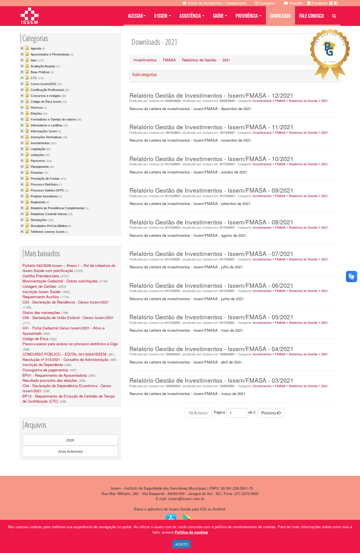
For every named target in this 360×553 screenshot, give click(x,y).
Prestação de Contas (48, 178)
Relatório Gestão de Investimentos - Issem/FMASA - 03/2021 (211, 380)
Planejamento (42, 166)
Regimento (40, 202)
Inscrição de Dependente (42, 364)
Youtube (295, 3)
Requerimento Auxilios (40, 296)
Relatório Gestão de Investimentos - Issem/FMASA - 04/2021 (211, 348)
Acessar (135, 16)
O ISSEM (161, 16)
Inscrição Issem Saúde (41, 291)
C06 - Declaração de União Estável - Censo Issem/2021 (68, 317)
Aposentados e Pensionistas (52, 54)
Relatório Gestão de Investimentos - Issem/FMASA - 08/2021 (211, 222)
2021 (226, 60)
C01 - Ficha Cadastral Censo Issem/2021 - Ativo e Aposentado (63, 330)
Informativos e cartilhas (49, 125)
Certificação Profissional (50, 90)
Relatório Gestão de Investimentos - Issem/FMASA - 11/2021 (211, 126)
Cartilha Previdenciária (40, 275)
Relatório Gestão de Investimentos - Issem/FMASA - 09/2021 (211, 190)
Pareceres (41, 160)
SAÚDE (218, 16)
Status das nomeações (41, 312)
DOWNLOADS (280, 16)
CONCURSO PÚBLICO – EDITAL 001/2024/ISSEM (64, 354)
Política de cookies (191, 532)
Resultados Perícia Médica (51, 226)
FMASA (169, 60)
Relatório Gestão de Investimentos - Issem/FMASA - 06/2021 (211, 285)
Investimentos (44, 143)
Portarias (39, 172)
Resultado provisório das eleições (49, 380)
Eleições (39, 113)
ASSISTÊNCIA (190, 16)
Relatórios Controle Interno (52, 214)
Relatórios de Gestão (199, 60)
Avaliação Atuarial (45, 66)
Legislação (41, 149)
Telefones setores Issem (49, 231)
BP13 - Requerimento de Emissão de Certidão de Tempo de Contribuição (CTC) (68, 398)
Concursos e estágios (48, 95)
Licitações (40, 155)
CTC (37, 78)
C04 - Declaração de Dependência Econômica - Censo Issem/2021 (66, 388)
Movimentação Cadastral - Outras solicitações (60, 281)
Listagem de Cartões (39, 286)
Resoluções (42, 220)
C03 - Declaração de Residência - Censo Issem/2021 (65, 302)
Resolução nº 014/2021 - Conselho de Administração (65, 359)
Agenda (38, 48)
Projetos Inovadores (46, 196)
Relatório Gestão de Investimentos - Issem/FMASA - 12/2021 (211, 95)
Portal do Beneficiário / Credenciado (216, 3)
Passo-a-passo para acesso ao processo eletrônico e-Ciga (70, 343)
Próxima (269, 413)
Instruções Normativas (49, 137)
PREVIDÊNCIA (247, 16)
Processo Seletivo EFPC (49, 190)
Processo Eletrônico (46, 184)
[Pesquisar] (334, 16)
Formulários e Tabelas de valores (56, 119)
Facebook (319, 3)
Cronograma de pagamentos (45, 370)
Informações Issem (46, 131)
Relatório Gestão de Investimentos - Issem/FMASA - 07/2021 (211, 253)
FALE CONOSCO (311, 16)
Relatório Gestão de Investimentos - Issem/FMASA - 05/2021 (211, 317)
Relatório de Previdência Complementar (60, 208)
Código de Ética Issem (49, 101)
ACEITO (181, 544)
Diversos (39, 107)
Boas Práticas (42, 72)
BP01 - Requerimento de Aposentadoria (54, 375)
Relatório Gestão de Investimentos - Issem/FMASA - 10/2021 (211, 158)
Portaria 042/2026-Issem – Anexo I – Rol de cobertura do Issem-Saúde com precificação (68, 268)
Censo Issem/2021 (46, 84)
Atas (37, 60)
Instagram (266, 3)
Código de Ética (35, 338)
